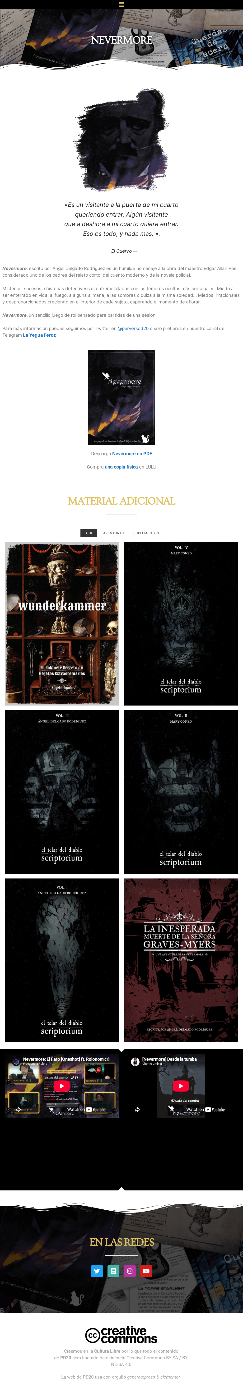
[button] (121, 4)
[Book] (113, 1271)
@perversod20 (133, 328)
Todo (89, 533)
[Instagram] (130, 1271)
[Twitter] (97, 1271)
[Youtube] (146, 1271)
